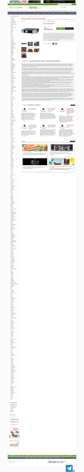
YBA (11, 395)
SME (11, 325)
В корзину (61, 28)
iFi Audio (12, 163)
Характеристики (34, 61)
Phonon (12, 263)
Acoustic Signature (13, 22)
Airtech (12, 26)
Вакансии (12, 410)
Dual (11, 112)
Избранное (25, 4)
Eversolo (12, 134)
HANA (12, 151)
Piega (11, 264)
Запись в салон (45, 455)
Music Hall (12, 227)
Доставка (28, 455)
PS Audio (12, 279)
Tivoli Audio (12, 362)
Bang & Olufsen (13, 59)
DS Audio (12, 111)
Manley (12, 199)
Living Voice (12, 189)
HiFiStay (12, 161)
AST (11, 35)
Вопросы (38, 455)
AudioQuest (12, 51)
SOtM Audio (12, 331)
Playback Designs (13, 268)
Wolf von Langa (13, 392)
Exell (11, 136)
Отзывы (11, 409)
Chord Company (13, 86)
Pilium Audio (12, 265)
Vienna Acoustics (13, 377)
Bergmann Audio (13, 64)
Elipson (12, 122)
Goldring (12, 149)
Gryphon (12, 150)
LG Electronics (13, 186)
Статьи (24, 105)
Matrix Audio (12, 203)
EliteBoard (12, 123)
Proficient (12, 277)
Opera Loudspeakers (14, 248)
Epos (11, 127)
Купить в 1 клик (69, 28)
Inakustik (12, 164)
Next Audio (12, 237)
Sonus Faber (12, 328)
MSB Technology (13, 224)
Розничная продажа (13, 405)
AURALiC (12, 53)
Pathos (12, 255)
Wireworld (12, 391)
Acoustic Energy (13, 21)
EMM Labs (12, 124)
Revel (11, 300)
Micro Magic (12, 211)
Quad (11, 289)
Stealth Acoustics (13, 339)
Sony (11, 329)
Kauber (12, 175)
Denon (12, 102)
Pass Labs (12, 254)
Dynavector (12, 114)
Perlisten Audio (13, 261)
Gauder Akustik (13, 147)
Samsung (12, 312)
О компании (13, 455)
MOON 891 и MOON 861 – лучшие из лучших (70, 126)
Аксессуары (56, 457)
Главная (11, 4)
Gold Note (12, 148)
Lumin (11, 191)
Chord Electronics (13, 87)
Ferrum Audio (13, 138)
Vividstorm (12, 381)
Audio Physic (12, 46)
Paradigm (12, 252)
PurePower (12, 281)
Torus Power (12, 365)
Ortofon (12, 251)
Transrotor (12, 368)
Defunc (12, 101)
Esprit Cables (13, 129)
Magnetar (12, 198)
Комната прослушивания (54, 455)
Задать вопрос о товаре (53, 61)
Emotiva (12, 125)
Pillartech (12, 266)
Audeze (12, 39)
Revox (12, 302)
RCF (11, 293)
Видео (43, 61)
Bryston (12, 74)
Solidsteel (12, 327)
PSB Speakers (13, 280)
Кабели (51, 457)
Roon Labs (12, 306)
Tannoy (12, 353)
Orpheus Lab (12, 250)
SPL (11, 337)
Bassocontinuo (13, 60)
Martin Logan (12, 202)
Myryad (12, 229)
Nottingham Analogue (14, 241)
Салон (18, 455)
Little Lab (12, 188)
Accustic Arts (12, 20)
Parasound (12, 253)
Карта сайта (20, 4)
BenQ (11, 62)
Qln (11, 288)
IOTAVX (12, 165)
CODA (12, 89)
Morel (11, 223)
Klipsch (12, 177)
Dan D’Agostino (13, 97)
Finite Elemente (13, 141)
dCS (11, 100)
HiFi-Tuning (12, 160)
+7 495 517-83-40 (33, 7)
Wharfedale (12, 388)
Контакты (12, 411)
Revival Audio (13, 301)
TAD (11, 351)
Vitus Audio (12, 380)
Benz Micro (12, 63)
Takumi (12, 352)
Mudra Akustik (13, 225)
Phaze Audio (12, 262)
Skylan (12, 324)
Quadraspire (12, 290)
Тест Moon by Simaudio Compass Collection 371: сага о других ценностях (51, 109)
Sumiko (12, 344)
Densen (12, 103)
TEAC (11, 357)
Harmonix (12, 153)
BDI (11, 61)
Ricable (12, 303)
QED (11, 287)
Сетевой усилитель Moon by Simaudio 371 (33, 109)
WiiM (11, 389)
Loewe (12, 190)
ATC (11, 37)
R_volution (12, 291)
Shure (11, 318)
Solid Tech (12, 326)
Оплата (33, 455)
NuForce (12, 242)
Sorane (12, 330)
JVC (11, 173)
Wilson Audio (12, 390)
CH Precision (12, 84)
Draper (12, 110)
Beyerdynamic (13, 65)
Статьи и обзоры (13, 407)
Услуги (23, 455)
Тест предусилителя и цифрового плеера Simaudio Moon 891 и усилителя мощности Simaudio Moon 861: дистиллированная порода (70, 111)
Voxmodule (12, 382)
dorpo (11, 109)
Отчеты (38, 105)
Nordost (12, 239)
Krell (11, 178)
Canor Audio (12, 78)
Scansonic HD (13, 314)
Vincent (12, 379)
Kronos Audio (12, 179)
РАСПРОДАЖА (63, 13)
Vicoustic (12, 376)
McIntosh (12, 204)
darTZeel (12, 98)
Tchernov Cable (13, 355)
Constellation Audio (13, 90)
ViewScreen (12, 378)
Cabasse (12, 76)
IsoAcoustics (12, 166)
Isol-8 (11, 167)
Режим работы (70, 455)
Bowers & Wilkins (13, 72)
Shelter (12, 316)
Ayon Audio (12, 58)
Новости (11, 408)
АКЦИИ (58, 13)
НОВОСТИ (44, 13)
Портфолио (12, 406)
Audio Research (13, 47)
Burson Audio (12, 75)
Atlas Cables (12, 38)
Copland (12, 91)
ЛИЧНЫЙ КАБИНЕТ (71, 13)
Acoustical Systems (13, 24)
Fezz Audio (12, 139)
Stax (11, 338)
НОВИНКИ (53, 13)
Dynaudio (12, 113)
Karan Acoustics (13, 174)
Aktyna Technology (13, 27)
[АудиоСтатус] (16, 7)
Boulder (12, 71)
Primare (12, 274)
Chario (12, 85)
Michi (11, 210)
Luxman (12, 192)
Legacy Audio (13, 185)
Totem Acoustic (13, 366)
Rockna (12, 304)
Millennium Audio (13, 212)
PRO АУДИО (40, 457)
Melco (11, 205)
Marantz (12, 200)
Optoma (12, 249)
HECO (12, 154)
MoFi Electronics (13, 216)
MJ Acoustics (13, 214)
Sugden (12, 343)
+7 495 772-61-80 (33, 8)
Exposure (12, 137)
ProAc (12, 276)
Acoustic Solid (13, 23)
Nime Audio (12, 238)
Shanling (12, 315)
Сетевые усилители (30, 16)
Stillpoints (12, 341)
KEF (11, 176)
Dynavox (12, 115)
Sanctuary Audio (13, 313)
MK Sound (12, 215)
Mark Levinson (13, 201)
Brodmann (12, 73)
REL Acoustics (13, 299)
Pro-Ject (12, 275)
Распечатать (73, 21)
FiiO (11, 140)
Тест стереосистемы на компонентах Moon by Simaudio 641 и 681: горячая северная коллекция (33, 127)
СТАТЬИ (49, 13)
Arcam (12, 33)
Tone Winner (12, 364)
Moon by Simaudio (36, 16)
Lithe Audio (12, 187)
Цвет (44, 23)
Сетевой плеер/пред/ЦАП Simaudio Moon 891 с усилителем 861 (51, 126)
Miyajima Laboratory (13, 213)
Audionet (12, 50)
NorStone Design (13, 240)
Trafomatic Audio (13, 367)
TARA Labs (12, 354)
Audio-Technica (13, 48)
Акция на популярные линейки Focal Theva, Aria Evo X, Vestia (34, 166)
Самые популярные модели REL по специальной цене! (59, 152)
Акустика (26, 457)
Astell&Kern (12, 36)
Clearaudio (12, 88)
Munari (12, 226)
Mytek (12, 230)
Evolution (12, 135)
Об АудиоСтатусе (13, 404)
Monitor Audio (13, 217)
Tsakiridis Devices (13, 369)
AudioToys (12, 52)
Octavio (12, 243)
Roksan (12, 305)
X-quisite (12, 393)
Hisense (12, 162)
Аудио (25, 16)
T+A (11, 350)
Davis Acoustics (13, 99)
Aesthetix (12, 25)
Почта (15, 4)
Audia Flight (12, 40)
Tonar (11, 363)
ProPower (12, 278)
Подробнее (24, 120)
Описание (25, 61)
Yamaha (12, 394)
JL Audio (12, 172)
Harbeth (12, 152)
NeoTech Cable (13, 236)
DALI (11, 96)
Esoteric (12, 128)
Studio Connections (13, 342)
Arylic (11, 34)
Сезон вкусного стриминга (28, 152)
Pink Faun (12, 267)
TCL (11, 356)
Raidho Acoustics (13, 292)
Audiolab (12, 49)
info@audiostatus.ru (15, 424)
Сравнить (45, 43)
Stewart (12, 340)
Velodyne (12, 375)
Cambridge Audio (13, 77)
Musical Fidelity (13, 228)
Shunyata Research (13, 317)
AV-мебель (46, 457)
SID (11, 319)
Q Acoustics (12, 286)
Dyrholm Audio (13, 116)
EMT (11, 126)
